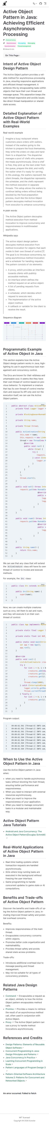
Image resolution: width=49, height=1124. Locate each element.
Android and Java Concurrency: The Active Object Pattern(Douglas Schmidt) (25, 833)
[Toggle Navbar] (45, 3)
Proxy (8, 1022)
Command (11, 996)
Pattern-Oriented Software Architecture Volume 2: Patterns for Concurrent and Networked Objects (25, 1077)
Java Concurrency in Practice (20, 1057)
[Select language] (35, 3)
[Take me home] (5, 3)
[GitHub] (41, 3)
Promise (10, 1009)
